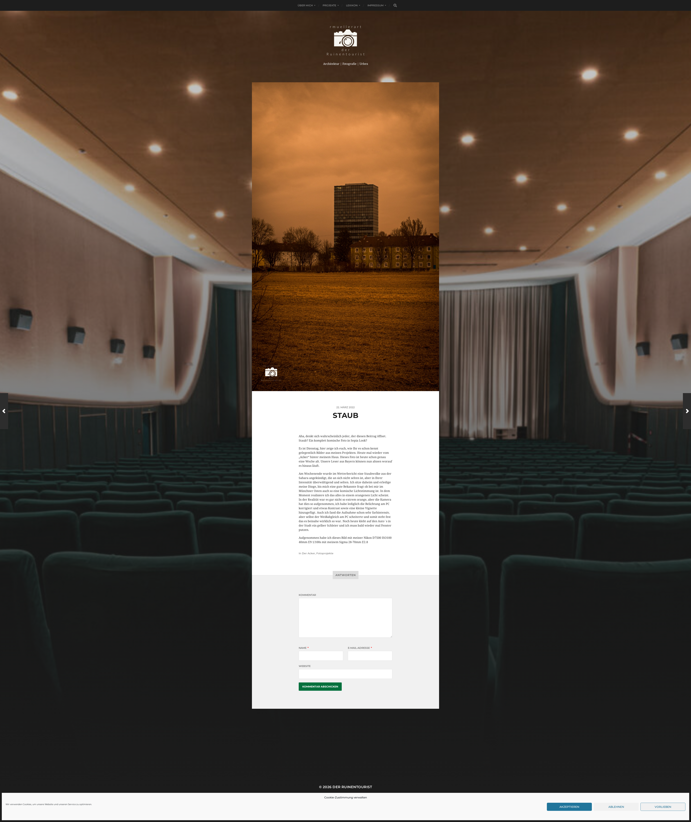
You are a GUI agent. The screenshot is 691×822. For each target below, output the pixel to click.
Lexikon (352, 5)
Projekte (329, 5)
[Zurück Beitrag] (4, 411)
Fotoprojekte (324, 553)
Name (304, 647)
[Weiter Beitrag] (687, 411)
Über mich (305, 5)
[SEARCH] (395, 5)
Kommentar (307, 595)
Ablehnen (616, 806)
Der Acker (308, 553)
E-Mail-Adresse (360, 647)
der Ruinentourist (352, 787)
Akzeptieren (569, 806)
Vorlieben (663, 806)
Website (305, 666)
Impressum (375, 5)
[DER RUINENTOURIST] (345, 40)
